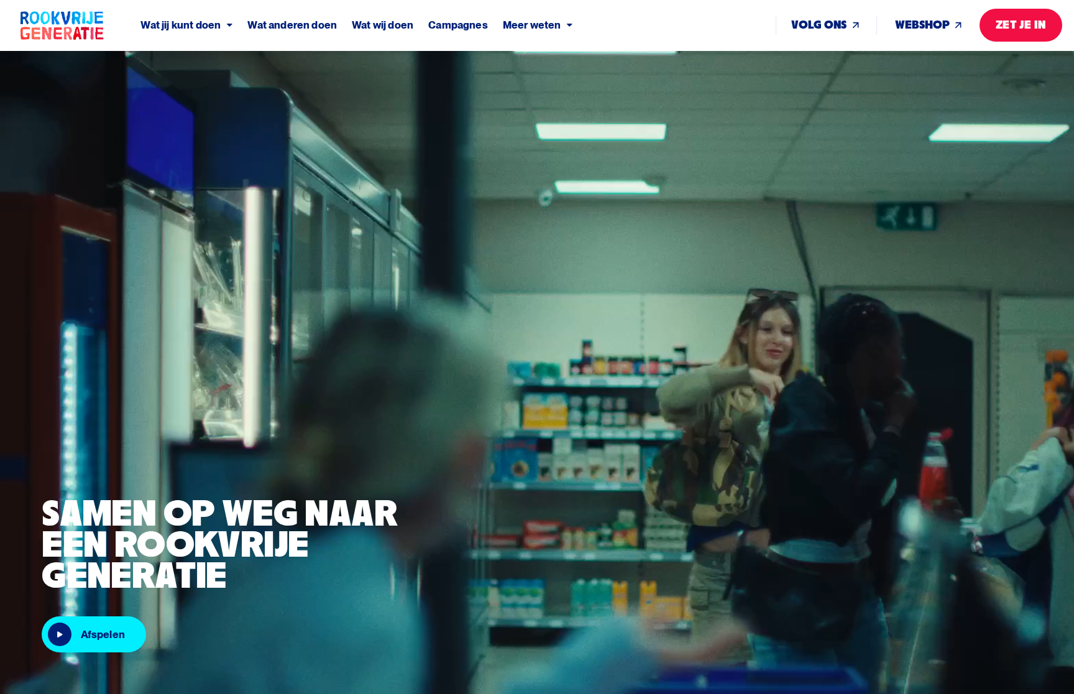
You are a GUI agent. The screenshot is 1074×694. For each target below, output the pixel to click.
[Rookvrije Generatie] (79, 25)
